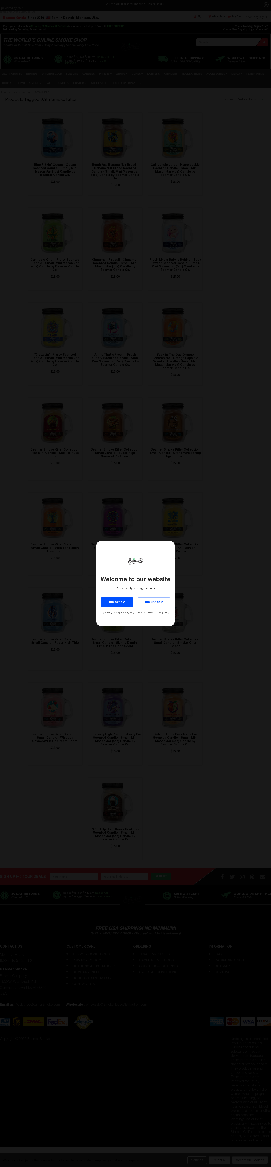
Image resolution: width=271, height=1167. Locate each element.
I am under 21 (154, 602)
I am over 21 (116, 602)
